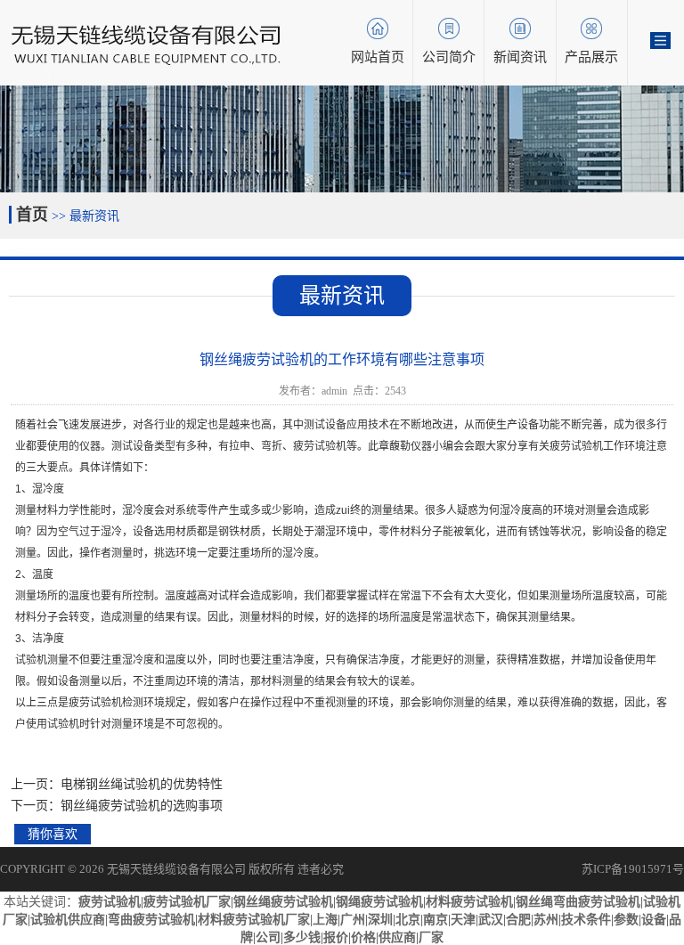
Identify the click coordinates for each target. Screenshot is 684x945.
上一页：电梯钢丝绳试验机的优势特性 (117, 784)
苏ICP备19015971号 (633, 869)
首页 (32, 215)
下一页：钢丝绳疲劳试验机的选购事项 (117, 805)
